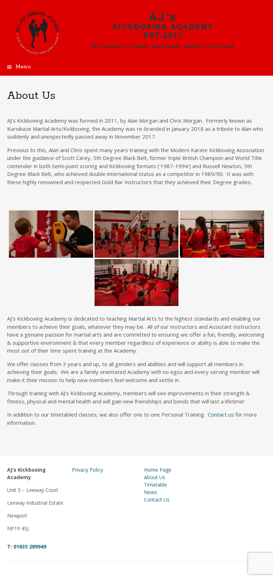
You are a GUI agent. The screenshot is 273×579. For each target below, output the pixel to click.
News (150, 492)
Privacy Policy (87, 469)
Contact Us (157, 499)
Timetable (155, 484)
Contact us (221, 414)
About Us (154, 477)
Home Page (157, 469)
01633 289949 (30, 546)
